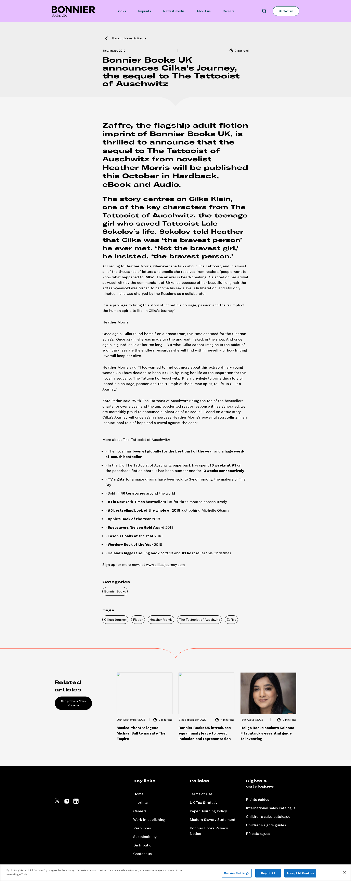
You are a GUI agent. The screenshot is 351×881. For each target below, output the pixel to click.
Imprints (144, 11)
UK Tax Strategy (203, 802)
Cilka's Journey (115, 619)
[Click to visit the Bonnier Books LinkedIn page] (76, 803)
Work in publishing (149, 819)
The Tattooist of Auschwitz (199, 619)
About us (204, 11)
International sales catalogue (271, 808)
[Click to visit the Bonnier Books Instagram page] (67, 803)
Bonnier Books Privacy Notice (209, 831)
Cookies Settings (236, 873)
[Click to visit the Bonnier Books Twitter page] (58, 803)
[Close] (344, 872)
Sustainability (145, 836)
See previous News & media (73, 703)
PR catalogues (258, 833)
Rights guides (257, 799)
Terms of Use (201, 794)
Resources (142, 828)
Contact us (286, 11)
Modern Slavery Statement (212, 819)
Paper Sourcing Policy (208, 811)
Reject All (268, 873)
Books (121, 11)
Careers (228, 11)
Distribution (143, 845)
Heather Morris (161, 619)
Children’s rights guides (266, 825)
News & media (173, 11)
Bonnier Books (115, 591)
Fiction (138, 619)
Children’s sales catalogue (268, 816)
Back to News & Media (129, 38)
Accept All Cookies (300, 873)
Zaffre (231, 619)
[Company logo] (73, 11)
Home (138, 794)
